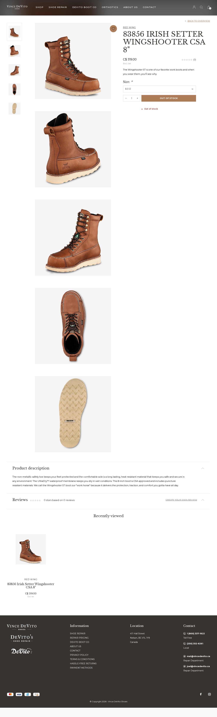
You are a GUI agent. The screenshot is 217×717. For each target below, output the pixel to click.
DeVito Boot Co (84, 7)
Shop (39, 7)
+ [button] (137, 98)
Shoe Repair (58, 7)
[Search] (201, 7)
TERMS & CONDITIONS (82, 659)
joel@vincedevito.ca (198, 666)
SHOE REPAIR (77, 633)
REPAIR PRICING (79, 637)
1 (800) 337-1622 (196, 633)
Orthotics (110, 7)
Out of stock (169, 98)
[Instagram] (209, 694)
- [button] (126, 98)
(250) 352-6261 (195, 643)
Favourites (113, 28)
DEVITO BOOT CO (79, 642)
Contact (149, 7)
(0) (194, 59)
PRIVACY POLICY (79, 655)
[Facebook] (201, 694)
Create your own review (181, 500)
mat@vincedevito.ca (198, 656)
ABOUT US (75, 646)
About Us (130, 7)
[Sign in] (194, 7)
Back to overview (198, 21)
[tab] (108, 468)
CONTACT (75, 650)
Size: (127, 81)
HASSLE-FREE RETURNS (83, 663)
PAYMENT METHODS (81, 667)
